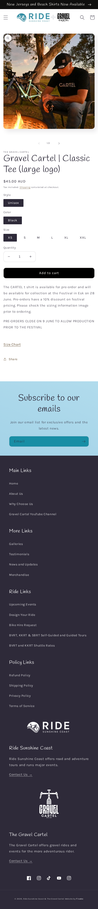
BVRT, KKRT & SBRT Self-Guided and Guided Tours (48, 635)
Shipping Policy (21, 685)
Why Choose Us (21, 504)
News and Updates (23, 564)
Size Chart (12, 344)
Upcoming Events (22, 604)
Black (12, 220)
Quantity (9, 247)
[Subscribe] (84, 441)
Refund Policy (20, 675)
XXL (83, 238)
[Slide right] (59, 143)
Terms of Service (22, 706)
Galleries (16, 544)
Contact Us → (20, 774)
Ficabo (79, 899)
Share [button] (13, 359)
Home (13, 483)
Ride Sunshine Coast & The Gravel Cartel (43, 899)
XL (66, 238)
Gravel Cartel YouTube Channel (32, 514)
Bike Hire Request (22, 625)
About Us (16, 494)
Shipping (25, 187)
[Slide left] (39, 143)
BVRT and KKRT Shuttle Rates (32, 645)
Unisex (13, 203)
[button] (6, 17)
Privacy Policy (20, 696)
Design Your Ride (22, 615)
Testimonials (19, 554)
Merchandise (19, 575)
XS (10, 238)
